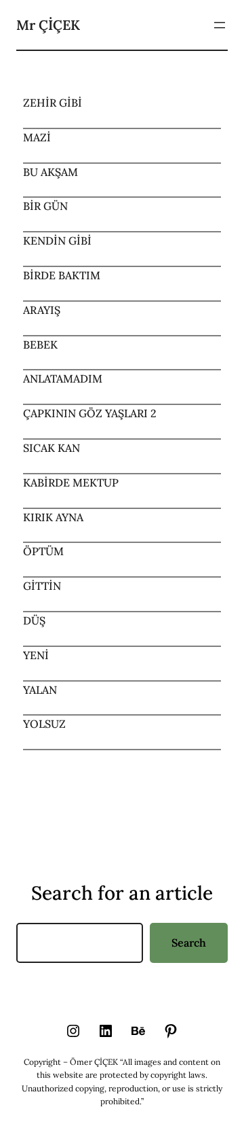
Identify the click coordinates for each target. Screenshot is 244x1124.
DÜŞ (34, 620)
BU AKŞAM (50, 172)
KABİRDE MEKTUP (71, 482)
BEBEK (40, 344)
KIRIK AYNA (53, 517)
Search (188, 942)
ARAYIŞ (41, 310)
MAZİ (37, 137)
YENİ (36, 655)
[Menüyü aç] (219, 25)
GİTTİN (42, 586)
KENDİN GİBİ (57, 240)
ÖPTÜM (43, 551)
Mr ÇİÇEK (48, 24)
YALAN (40, 690)
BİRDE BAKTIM (61, 275)
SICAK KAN (51, 448)
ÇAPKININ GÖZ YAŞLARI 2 (90, 413)
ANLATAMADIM (62, 378)
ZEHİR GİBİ (52, 102)
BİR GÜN (45, 206)
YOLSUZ (44, 724)
